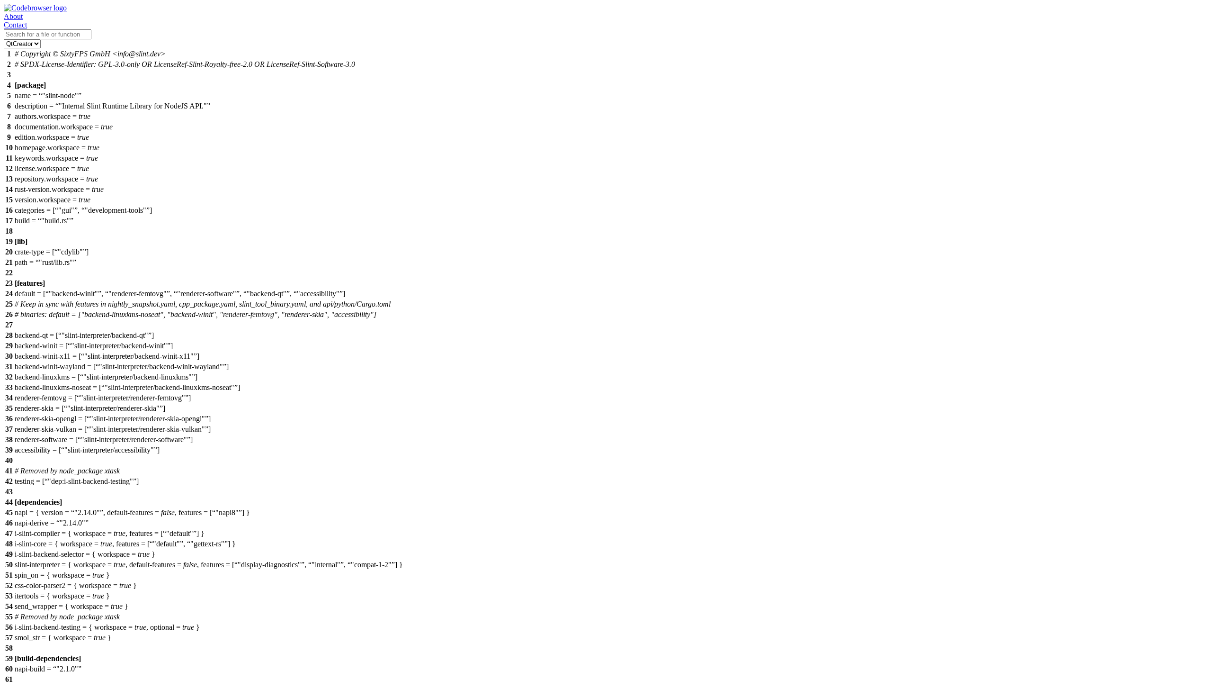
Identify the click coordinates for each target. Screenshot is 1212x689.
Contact (15, 25)
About (13, 16)
